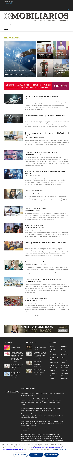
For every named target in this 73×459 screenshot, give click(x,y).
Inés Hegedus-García (30, 98)
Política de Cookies (60, 449)
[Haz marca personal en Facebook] (13, 211)
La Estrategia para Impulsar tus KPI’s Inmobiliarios (38, 363)
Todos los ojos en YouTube (34, 225)
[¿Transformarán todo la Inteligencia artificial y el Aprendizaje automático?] (13, 174)
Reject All (36, 454)
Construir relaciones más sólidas (36, 298)
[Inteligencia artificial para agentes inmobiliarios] (45, 68)
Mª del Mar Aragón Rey (31, 193)
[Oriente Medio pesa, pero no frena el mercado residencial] (7, 366)
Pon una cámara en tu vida (34, 191)
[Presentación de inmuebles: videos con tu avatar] (61, 50)
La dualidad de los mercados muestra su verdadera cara (16, 374)
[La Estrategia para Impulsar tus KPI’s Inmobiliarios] (29, 363)
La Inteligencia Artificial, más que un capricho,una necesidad (45, 116)
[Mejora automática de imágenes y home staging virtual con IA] (61, 68)
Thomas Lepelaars (30, 300)
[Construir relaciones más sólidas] (13, 301)
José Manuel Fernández (31, 137)
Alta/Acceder (9, 3)
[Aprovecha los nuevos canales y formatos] (13, 265)
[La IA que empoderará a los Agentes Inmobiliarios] (13, 99)
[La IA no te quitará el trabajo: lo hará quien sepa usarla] (20, 59)
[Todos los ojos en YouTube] (13, 228)
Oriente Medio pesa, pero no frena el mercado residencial (17, 366)
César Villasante (29, 154)
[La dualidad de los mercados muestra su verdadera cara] (7, 374)
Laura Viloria (28, 118)
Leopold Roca (28, 175)
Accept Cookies (51, 454)
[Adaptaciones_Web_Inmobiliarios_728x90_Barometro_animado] (36, 86)
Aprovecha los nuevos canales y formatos (39, 262)
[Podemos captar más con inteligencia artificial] (45, 50)
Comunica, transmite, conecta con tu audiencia (40, 346)
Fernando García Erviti (31, 227)
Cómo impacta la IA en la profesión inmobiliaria (41, 152)
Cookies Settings (21, 454)
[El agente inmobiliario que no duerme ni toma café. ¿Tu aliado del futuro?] (13, 136)
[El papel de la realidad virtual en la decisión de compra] (13, 282)
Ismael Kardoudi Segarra (31, 264)
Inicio (5, 34)
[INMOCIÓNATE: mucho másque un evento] (7, 347)
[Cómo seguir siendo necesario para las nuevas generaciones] (13, 245)
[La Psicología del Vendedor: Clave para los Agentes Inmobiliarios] (29, 371)
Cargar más (36, 315)
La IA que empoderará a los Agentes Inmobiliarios (41, 96)
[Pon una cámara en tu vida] (13, 194)
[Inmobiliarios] (36, 17)
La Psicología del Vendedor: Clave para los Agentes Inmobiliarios (40, 371)
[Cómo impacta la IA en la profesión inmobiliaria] (13, 155)
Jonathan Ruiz (29, 281)
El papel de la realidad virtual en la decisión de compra (43, 279)
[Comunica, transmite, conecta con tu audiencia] (29, 347)
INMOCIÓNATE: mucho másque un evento (16, 346)
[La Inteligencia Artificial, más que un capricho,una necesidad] (13, 118)
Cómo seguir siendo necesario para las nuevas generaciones (45, 243)
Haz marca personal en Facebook (36, 208)
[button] (68, 9)
